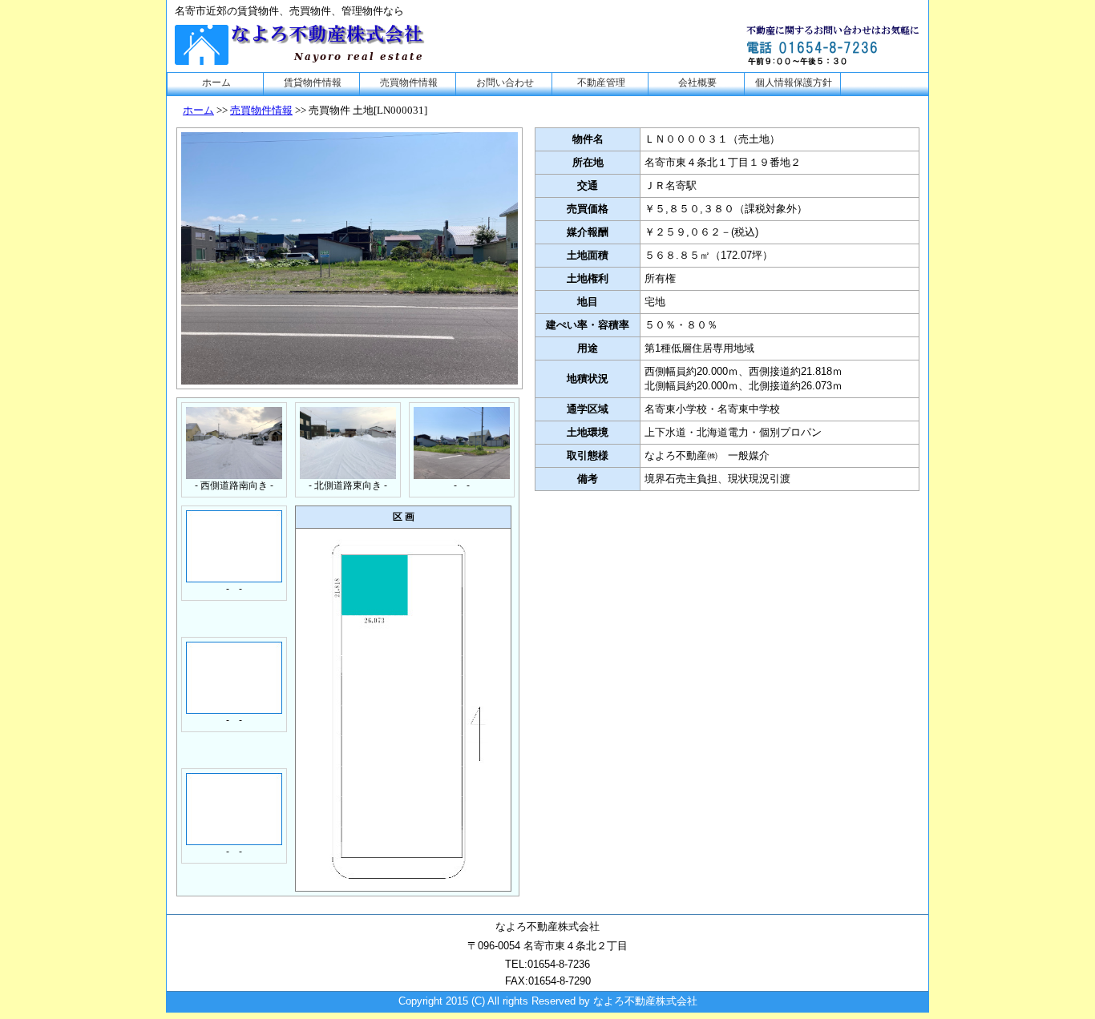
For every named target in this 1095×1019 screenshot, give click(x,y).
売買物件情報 (409, 82)
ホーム (216, 82)
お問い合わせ (505, 82)
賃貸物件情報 (312, 82)
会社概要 (697, 82)
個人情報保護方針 (793, 82)
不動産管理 (601, 82)
